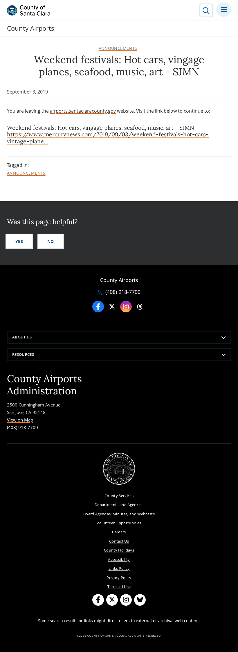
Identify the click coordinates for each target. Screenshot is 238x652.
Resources (23, 354)
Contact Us (119, 541)
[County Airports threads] (140, 306)
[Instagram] (126, 600)
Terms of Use (119, 586)
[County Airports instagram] (126, 306)
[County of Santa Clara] (29, 10)
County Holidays (119, 550)
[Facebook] (98, 306)
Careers (119, 531)
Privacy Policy (119, 577)
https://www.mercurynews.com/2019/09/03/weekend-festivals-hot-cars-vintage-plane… (108, 137)
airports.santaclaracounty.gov (83, 111)
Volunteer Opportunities (119, 522)
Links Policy (119, 568)
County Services (119, 495)
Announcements (118, 48)
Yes (19, 241)
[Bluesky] (140, 600)
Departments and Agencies (119, 504)
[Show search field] (206, 10)
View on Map (20, 420)
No (50, 241)
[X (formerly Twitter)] (112, 600)
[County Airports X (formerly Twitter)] (112, 306)
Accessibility (119, 559)
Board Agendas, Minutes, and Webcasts (119, 514)
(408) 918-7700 (122, 292)
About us (22, 337)
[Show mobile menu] (224, 9)
